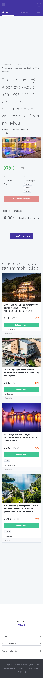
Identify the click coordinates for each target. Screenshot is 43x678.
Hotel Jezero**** (10, 536)
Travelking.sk (29, 180)
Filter (38, 12)
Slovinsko (8, 540)
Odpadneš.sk (6, 64)
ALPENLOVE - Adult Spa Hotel (15, 129)
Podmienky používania (24, 668)
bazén (28, 188)
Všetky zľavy (8, 12)
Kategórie (24, 12)
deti (8, 460)
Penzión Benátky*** (11, 329)
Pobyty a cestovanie (24, 64)
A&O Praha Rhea (9, 465)
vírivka (28, 191)
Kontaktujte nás (9, 651)
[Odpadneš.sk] (21, 4)
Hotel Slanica (8, 394)
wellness (29, 184)
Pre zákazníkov (9, 643)
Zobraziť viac (21, 325)
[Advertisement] (21, 38)
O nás (4, 636)
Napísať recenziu (23, 236)
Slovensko (8, 333)
